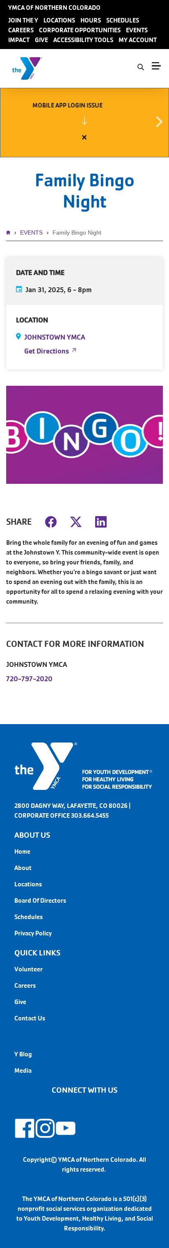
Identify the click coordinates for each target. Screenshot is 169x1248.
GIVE (41, 40)
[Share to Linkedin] (101, 521)
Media (23, 1070)
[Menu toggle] (156, 65)
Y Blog (23, 1054)
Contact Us (29, 1018)
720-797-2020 (29, 678)
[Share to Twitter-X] (76, 521)
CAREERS (21, 30)
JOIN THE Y (23, 20)
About (23, 868)
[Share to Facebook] (51, 521)
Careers (25, 985)
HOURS (90, 20)
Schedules (28, 917)
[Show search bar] (140, 67)
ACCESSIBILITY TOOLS (83, 40)
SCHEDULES (122, 20)
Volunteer (28, 969)
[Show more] (84, 120)
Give (20, 1002)
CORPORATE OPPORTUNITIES (80, 30)
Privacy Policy (33, 933)
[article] (84, 122)
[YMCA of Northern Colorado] (55, 68)
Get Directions (46, 351)
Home (10, 232)
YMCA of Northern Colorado (54, 7)
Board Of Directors (40, 900)
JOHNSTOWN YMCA (54, 337)
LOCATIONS (59, 20)
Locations (28, 884)
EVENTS (137, 30)
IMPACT (19, 40)
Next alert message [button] (159, 122)
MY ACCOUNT (138, 40)
